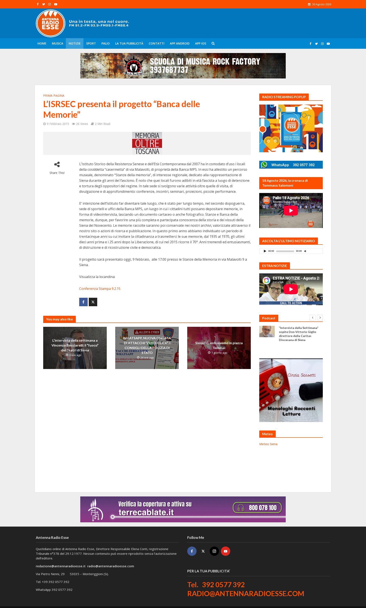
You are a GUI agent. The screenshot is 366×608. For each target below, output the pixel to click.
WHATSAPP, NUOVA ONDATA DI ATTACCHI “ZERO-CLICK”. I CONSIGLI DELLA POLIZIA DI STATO (147, 345)
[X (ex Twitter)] (203, 551)
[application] (291, 251)
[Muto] (305, 251)
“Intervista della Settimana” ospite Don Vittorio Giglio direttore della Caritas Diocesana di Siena (298, 334)
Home (41, 43)
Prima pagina (53, 96)
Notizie (75, 43)
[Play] (265, 251)
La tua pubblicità (129, 43)
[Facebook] (192, 551)
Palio (105, 43)
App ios (200, 43)
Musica (57, 43)
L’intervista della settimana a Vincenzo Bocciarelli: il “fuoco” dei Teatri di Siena (74, 345)
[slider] (314, 252)
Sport (91, 43)
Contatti (156, 43)
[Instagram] (214, 551)
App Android (180, 43)
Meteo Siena (268, 444)
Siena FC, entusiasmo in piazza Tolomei (219, 345)
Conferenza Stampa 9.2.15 (100, 288)
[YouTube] (225, 551)
